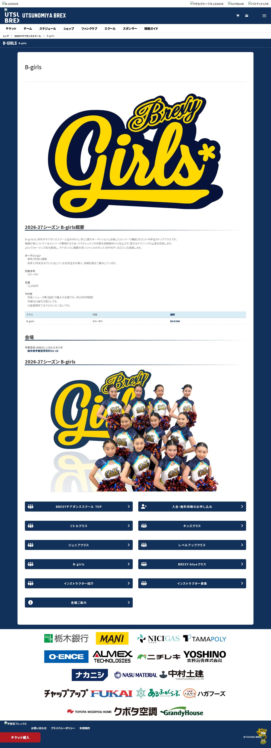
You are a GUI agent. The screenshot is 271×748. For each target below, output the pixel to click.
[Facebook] (255, 15)
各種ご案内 (79, 602)
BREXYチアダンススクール (28, 35)
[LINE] (229, 15)
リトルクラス (79, 526)
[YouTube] (220, 15)
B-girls (79, 564)
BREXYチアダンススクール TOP (79, 506)
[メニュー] (264, 15)
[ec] (238, 15)
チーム (28, 28)
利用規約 (85, 728)
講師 (172, 314)
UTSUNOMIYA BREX (44, 16)
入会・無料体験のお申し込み (192, 506)
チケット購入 (20, 737)
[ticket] (246, 15)
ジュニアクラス (78, 545)
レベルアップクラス (192, 545)
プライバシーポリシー (63, 728)
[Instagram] (211, 15)
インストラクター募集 (192, 583)
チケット (11, 28)
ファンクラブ (89, 28)
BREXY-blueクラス (192, 564)
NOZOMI (175, 321)
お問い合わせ (38, 728)
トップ (6, 35)
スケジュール (47, 28)
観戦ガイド (151, 28)
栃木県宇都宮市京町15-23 (42, 351)
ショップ (68, 28)
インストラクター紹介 (79, 583)
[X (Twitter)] (202, 15)
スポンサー (130, 28)
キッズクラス (192, 526)
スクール (110, 28)
